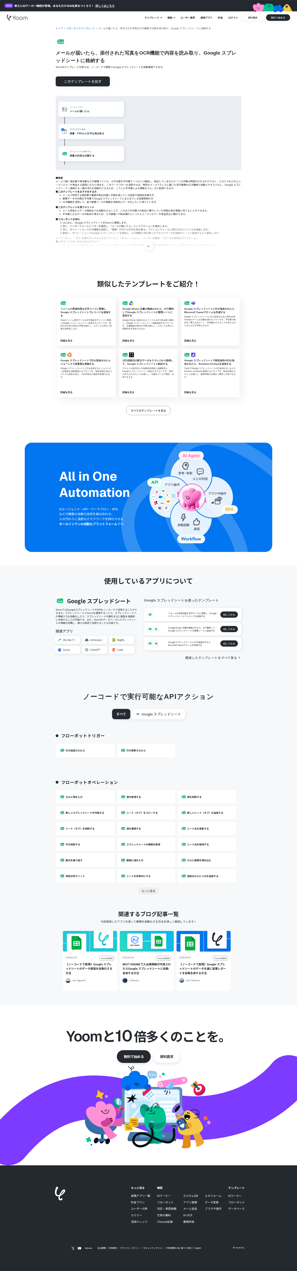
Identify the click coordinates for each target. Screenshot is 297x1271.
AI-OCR (187, 1215)
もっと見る (148, 891)
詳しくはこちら (105, 6)
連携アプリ (206, 17)
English (197, 1247)
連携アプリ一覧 (140, 1196)
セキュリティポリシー (153, 1248)
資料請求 (166, 1056)
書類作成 (188, 1222)
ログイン (233, 17)
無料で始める (134, 1056)
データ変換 (212, 1202)
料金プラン (138, 1202)
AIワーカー (163, 1196)
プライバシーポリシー (130, 1248)
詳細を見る (66, 340)
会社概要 (101, 1248)
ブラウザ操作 (213, 1209)
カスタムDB (190, 1196)
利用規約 (113, 1248)
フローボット (165, 1202)
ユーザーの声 (139, 1209)
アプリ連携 (190, 1202)
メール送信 (190, 1209)
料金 (220, 17)
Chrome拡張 (165, 1222)
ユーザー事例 (187, 17)
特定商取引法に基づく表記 (179, 1247)
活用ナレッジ (139, 1222)
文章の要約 (164, 1215)
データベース (236, 1209)
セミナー (136, 1215)
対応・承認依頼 (166, 1209)
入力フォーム (213, 1196)
